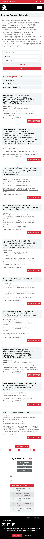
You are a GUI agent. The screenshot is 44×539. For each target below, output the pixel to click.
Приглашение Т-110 (17, 113)
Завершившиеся (11, 87)
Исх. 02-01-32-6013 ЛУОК (18, 297)
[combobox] (22, 56)
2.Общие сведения (26, 398)
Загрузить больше (22, 446)
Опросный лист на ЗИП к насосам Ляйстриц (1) (23, 431)
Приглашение (15, 398)
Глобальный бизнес (8, 2)
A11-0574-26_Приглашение (30, 154)
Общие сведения (29, 113)
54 (31, 450)
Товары (8, 80)
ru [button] (40, 2)
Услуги (8, 84)
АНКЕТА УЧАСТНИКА (9, 190)
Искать (22, 69)
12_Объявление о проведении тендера (23, 188)
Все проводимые (12, 77)
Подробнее (29, 536)
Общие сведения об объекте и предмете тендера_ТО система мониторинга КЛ (20, 368)
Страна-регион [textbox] (8, 60)
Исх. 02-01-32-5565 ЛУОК (18, 227)
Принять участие (34, 121)
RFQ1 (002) (29, 297)
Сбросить (22, 64)
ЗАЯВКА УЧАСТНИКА (22, 190)
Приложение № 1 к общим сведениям (14, 429)
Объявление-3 (7, 335)
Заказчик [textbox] (7, 56)
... (28, 450)
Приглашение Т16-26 (16, 428)
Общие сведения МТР (30, 428)
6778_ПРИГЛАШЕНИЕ (17, 367)
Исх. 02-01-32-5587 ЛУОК (18, 264)
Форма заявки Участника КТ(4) (20, 333)
